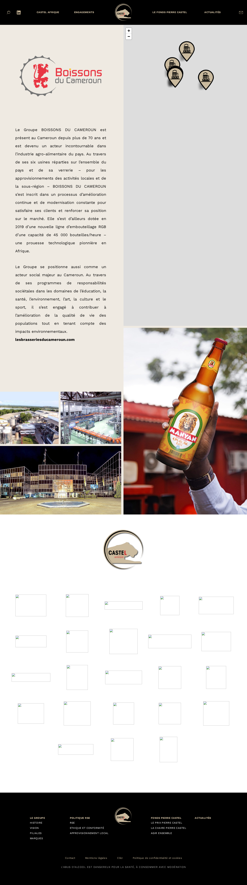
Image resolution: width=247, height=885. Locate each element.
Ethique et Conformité (87, 827)
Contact (70, 858)
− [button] (129, 36)
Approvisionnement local (89, 833)
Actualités (212, 12)
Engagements (84, 12)
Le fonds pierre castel (169, 12)
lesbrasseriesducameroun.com (45, 339)
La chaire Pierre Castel (168, 827)
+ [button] (129, 30)
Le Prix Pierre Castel (166, 822)
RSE (72, 822)
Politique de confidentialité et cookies (157, 858)
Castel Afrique (48, 12)
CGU (120, 858)
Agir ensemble (161, 833)
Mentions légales (96, 858)
